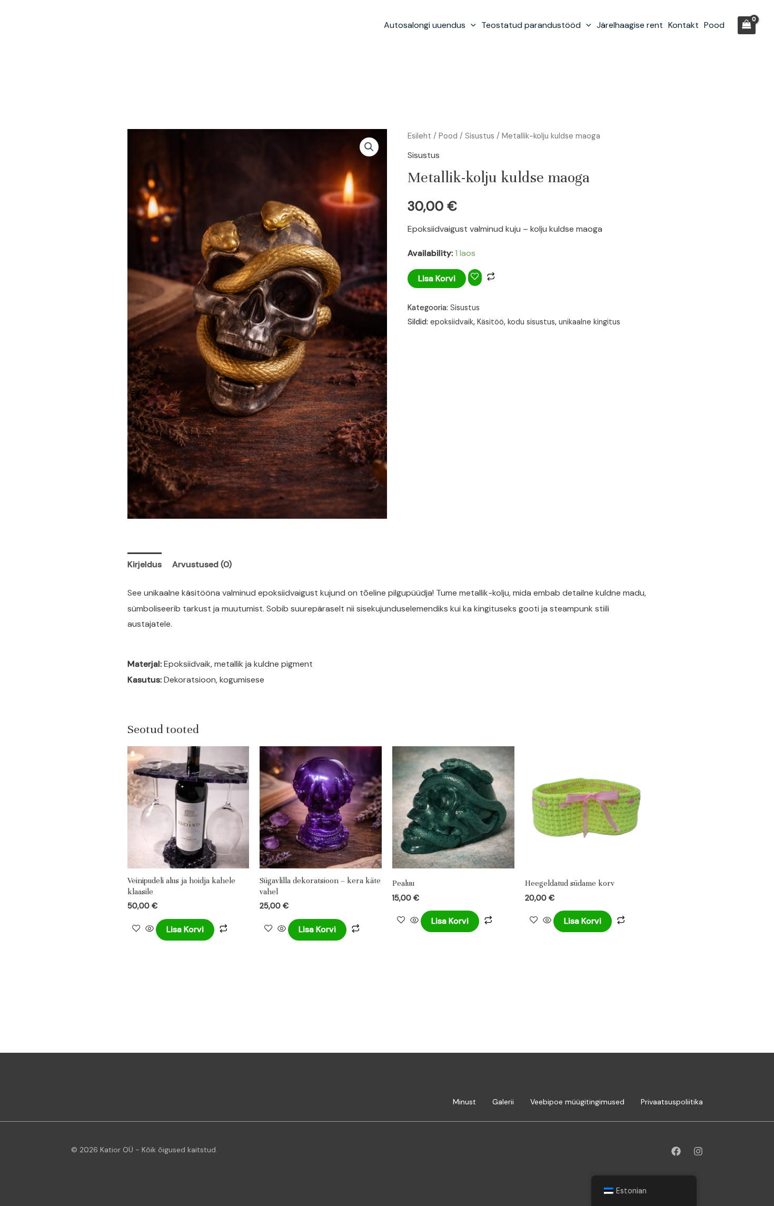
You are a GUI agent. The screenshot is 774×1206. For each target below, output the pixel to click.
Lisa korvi (436, 278)
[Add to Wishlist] (475, 277)
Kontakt (683, 25)
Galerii (503, 1101)
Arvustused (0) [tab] (202, 564)
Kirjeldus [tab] (144, 564)
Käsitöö (490, 322)
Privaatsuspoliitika (672, 1101)
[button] (470, 25)
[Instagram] (698, 1151)
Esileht (419, 136)
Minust (464, 1101)
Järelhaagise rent (630, 25)
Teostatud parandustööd (531, 25)
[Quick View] (149, 929)
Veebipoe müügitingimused (577, 1101)
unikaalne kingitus (589, 322)
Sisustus (479, 136)
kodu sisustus (531, 322)
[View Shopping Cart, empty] (747, 25)
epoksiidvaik (451, 322)
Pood (714, 25)
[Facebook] (676, 1151)
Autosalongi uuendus (424, 25)
